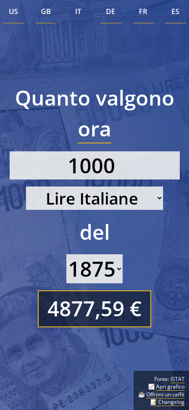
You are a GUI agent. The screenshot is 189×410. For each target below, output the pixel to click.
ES (175, 11)
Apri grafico (170, 386)
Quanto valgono (94, 113)
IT (78, 11)
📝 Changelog (167, 402)
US (13, 11)
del (95, 232)
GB (46, 11)
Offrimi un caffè (165, 394)
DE (110, 11)
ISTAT (178, 379)
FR (143, 11)
